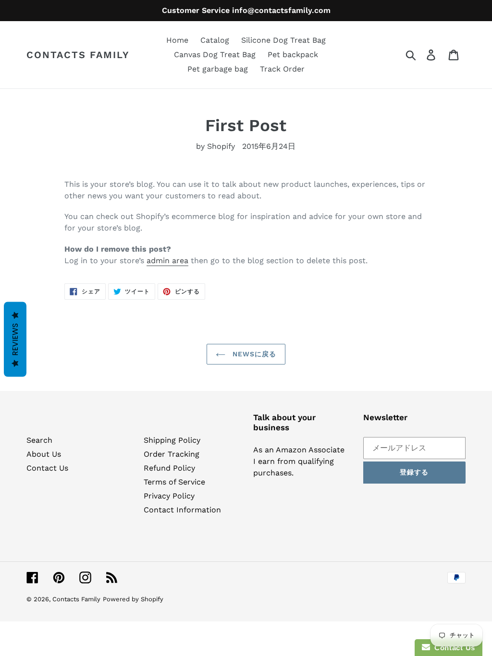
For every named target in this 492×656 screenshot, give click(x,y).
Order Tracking (171, 454)
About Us (43, 454)
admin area (167, 260)
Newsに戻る (253, 354)
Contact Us (47, 468)
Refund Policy (169, 468)
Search (39, 440)
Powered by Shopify (133, 599)
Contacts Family (78, 55)
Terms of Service (174, 481)
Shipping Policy (172, 440)
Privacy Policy (169, 495)
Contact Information (182, 509)
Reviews (15, 339)
